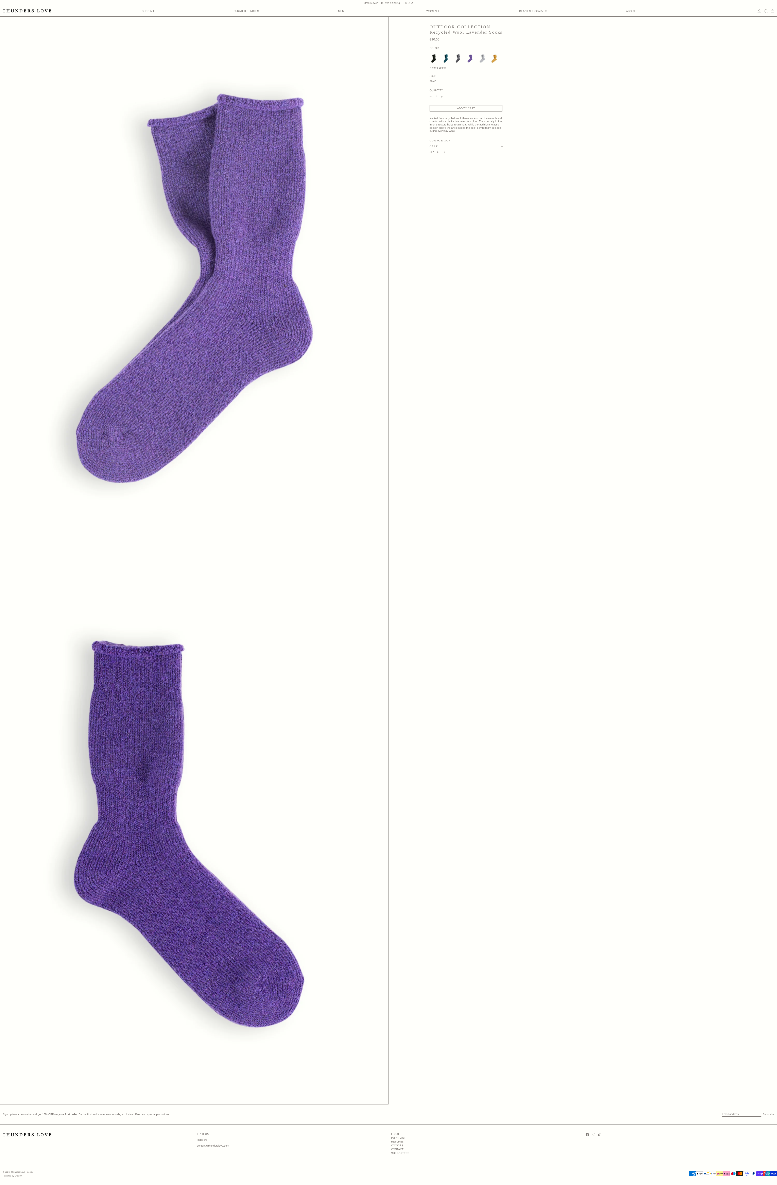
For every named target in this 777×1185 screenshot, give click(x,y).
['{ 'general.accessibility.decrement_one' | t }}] (430, 97)
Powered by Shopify (12, 1176)
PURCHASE (398, 1137)
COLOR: (434, 48)
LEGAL (395, 1134)
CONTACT (397, 1149)
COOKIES (397, 1145)
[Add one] (441, 97)
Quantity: (437, 90)
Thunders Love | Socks (22, 1172)
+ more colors (438, 67)
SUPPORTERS (400, 1153)
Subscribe (768, 1114)
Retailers (202, 1139)
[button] (766, 11)
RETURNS (397, 1141)
